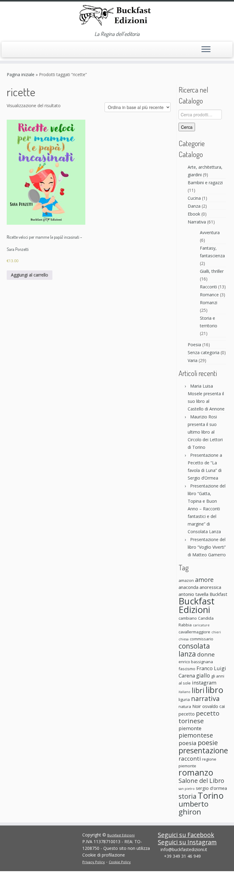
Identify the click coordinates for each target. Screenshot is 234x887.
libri (198, 690)
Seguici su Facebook (186, 835)
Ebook (194, 214)
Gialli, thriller (212, 271)
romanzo (196, 772)
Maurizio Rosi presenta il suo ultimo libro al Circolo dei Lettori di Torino (205, 432)
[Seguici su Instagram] (28, 50)
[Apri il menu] (206, 49)
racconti (190, 758)
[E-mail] (11, 50)
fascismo (187, 668)
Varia (192, 360)
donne (206, 654)
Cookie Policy (120, 862)
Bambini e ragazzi (205, 182)
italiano (184, 692)
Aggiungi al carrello (29, 275)
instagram (204, 682)
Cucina (194, 198)
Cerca (187, 127)
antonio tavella (193, 594)
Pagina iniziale (20, 74)
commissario (201, 639)
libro (214, 689)
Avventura (210, 232)
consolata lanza (194, 650)
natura (185, 706)
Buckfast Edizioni (196, 605)
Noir (196, 706)
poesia (188, 743)
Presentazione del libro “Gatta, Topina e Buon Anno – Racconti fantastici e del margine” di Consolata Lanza (206, 508)
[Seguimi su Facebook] (19, 50)
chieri (216, 632)
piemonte (190, 728)
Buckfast (218, 594)
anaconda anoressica (200, 587)
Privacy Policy (93, 862)
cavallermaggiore (194, 632)
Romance (209, 294)
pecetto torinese (199, 717)
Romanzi (208, 302)
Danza (194, 206)
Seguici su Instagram (187, 842)
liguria (184, 699)
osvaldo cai (213, 706)
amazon (186, 580)
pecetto (187, 714)
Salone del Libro (201, 780)
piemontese (196, 735)
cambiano (188, 618)
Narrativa (197, 222)
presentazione (203, 750)
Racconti (208, 287)
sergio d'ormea (211, 788)
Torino (211, 795)
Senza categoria (203, 352)
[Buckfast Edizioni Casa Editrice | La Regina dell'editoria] (117, 16)
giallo (203, 675)
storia (188, 796)
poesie (208, 742)
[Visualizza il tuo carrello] (224, 48)
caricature (201, 625)
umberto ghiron (193, 808)
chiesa (184, 639)
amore (204, 579)
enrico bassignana (196, 661)
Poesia (194, 344)
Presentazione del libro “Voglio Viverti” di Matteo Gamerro (207, 547)
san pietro (187, 789)
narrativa (205, 698)
